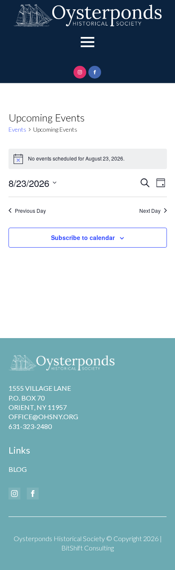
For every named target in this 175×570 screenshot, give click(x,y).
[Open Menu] (87, 42)
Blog (17, 469)
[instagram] (79, 72)
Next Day (150, 210)
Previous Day (30, 210)
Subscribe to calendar (83, 237)
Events (17, 129)
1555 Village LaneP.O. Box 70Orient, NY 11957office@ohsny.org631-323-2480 (43, 407)
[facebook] (94, 72)
